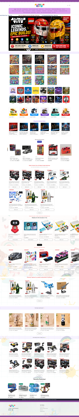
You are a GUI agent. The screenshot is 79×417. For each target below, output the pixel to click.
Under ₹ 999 (22, 117)
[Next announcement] (70, 1)
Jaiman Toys (34, 416)
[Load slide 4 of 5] (41, 48)
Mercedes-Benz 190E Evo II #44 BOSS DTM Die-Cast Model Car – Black (15, 264)
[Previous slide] (34, 48)
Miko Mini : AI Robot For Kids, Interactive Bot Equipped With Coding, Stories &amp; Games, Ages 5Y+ (30, 235)
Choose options (15, 239)
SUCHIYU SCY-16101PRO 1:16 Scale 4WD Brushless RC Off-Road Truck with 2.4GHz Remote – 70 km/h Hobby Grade (27, 371)
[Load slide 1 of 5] (36, 48)
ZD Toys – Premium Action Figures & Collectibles (64, 133)
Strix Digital (46, 416)
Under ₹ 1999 (32, 117)
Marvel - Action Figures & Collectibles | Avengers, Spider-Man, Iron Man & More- (13, 133)
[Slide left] (38, 243)
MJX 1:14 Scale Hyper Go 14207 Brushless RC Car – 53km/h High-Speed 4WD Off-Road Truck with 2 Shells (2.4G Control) (13, 354)
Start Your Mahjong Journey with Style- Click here (56, 15)
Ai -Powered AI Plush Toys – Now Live (31, 15)
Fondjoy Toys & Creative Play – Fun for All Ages (45, 133)
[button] (9, 5)
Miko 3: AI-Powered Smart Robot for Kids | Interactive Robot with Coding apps (14, 234)
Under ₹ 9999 (53, 117)
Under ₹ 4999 (43, 117)
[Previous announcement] (9, 1)
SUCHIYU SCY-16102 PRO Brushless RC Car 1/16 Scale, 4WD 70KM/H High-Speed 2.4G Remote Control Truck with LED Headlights (27, 354)
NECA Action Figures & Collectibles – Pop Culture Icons (55, 133)
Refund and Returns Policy (44, 408)
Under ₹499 (11, 117)
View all (39, 212)
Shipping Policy (42, 411)
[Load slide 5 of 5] (42, 48)
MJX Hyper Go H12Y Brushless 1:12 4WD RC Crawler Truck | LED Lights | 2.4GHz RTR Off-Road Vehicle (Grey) (39, 354)
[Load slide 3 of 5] (39, 48)
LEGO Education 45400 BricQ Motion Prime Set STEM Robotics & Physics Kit (45, 234)
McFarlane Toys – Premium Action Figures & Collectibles (34, 133)
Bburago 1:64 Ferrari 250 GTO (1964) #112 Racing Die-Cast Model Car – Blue (45, 264)
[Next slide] (44, 48)
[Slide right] (41, 243)
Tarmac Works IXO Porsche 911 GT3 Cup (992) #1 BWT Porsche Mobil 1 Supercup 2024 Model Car (61, 264)
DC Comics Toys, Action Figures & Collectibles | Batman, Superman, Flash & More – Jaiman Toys (24, 133)
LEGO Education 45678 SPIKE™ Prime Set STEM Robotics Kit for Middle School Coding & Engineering (61, 235)
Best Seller (63, 117)
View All (39, 141)
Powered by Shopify (38, 416)
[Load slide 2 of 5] (38, 48)
